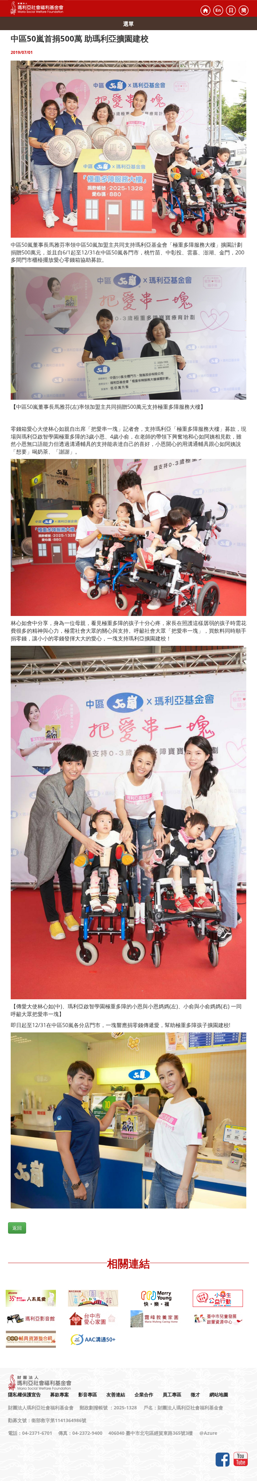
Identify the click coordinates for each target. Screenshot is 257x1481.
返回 (17, 1228)
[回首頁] (205, 10)
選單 (128, 23)
